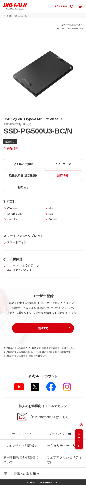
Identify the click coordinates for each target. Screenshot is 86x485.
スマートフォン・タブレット (23, 235)
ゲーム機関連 (13, 258)
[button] (43, 328)
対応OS (8, 201)
